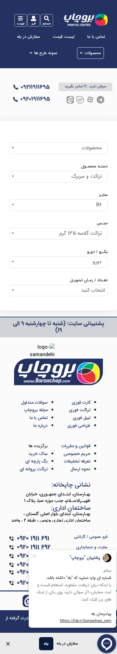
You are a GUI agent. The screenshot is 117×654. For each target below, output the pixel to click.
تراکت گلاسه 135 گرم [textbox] (82, 233)
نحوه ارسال (80, 469)
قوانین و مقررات (75, 445)
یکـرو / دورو (97, 252)
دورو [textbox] (99, 262)
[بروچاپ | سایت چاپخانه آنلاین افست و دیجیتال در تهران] (85, 19)
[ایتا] (70, 100)
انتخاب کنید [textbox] (93, 290)
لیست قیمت (64, 37)
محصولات (93, 53)
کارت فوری (81, 402)
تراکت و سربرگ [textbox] (88, 176)
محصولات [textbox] (93, 148)
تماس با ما (96, 37)
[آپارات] (90, 100)
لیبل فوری (81, 417)
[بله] (80, 100)
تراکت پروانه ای (34, 469)
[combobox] (58, 148)
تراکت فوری (79, 409)
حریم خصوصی (77, 453)
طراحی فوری (78, 425)
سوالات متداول (34, 402)
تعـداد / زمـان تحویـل (89, 280)
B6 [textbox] (100, 205)
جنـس (102, 223)
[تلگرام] (100, 100)
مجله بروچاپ (36, 409)
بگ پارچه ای (36, 461)
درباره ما (40, 425)
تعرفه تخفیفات (77, 461)
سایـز (103, 195)
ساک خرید (38, 453)
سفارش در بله (28, 37)
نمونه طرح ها (45, 53)
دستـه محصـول (94, 166)
